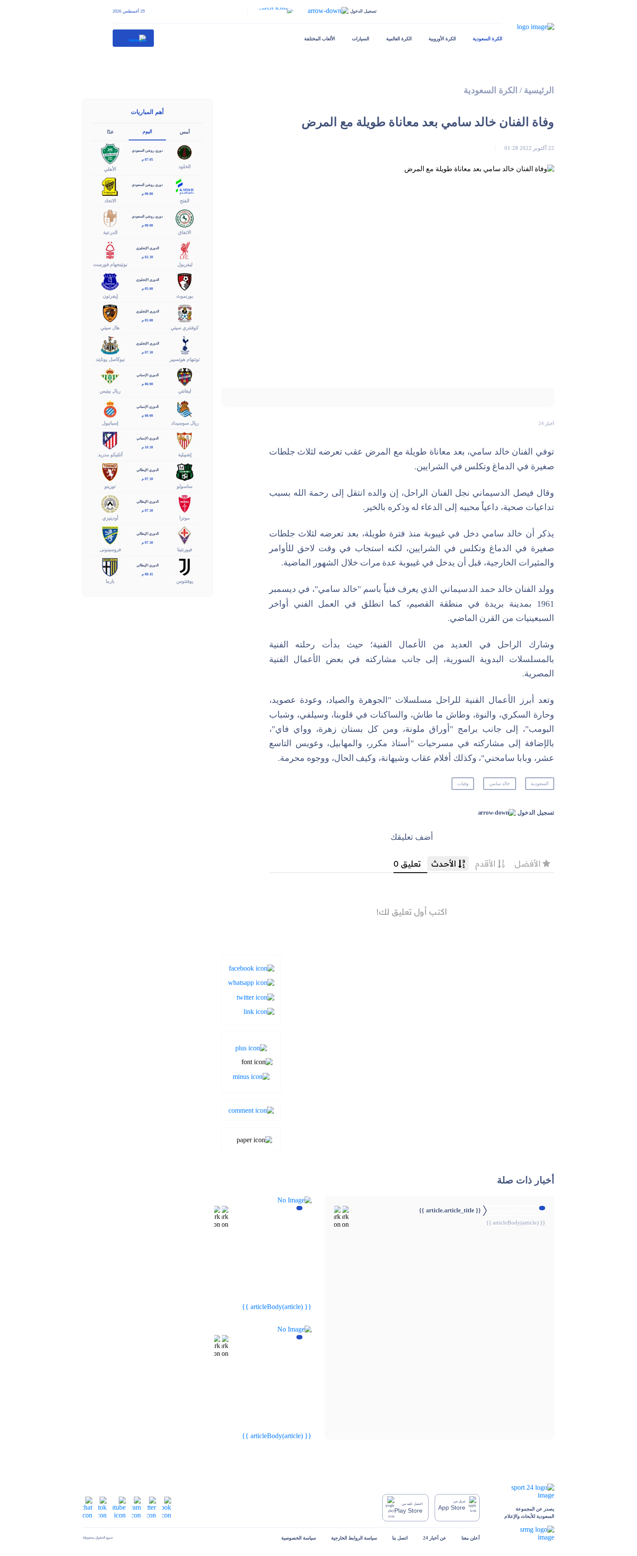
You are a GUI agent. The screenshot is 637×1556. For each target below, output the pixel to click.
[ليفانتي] (185, 376)
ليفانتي (184, 390)
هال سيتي (110, 327)
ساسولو (184, 486)
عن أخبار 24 (434, 1537)
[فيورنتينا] (185, 535)
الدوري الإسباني (147, 375)
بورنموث (184, 296)
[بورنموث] (185, 281)
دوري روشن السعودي (147, 151)
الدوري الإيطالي (147, 470)
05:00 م (147, 289)
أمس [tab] (185, 131)
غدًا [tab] (110, 131)
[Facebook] (251, 967)
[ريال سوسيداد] (185, 408)
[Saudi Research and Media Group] (524, 1533)
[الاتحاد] (110, 186)
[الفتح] (185, 186)
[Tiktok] (102, 1507)
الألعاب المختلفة (319, 38)
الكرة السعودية (487, 38)
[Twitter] (255, 996)
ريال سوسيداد (184, 423)
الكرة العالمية (399, 38)
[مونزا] (185, 503)
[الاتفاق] (185, 217)
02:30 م (147, 257)
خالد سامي (499, 783)
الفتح (184, 200)
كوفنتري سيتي (184, 327)
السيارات (360, 38)
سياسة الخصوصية (298, 1537)
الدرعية (110, 232)
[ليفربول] (185, 249)
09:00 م (147, 194)
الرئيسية (539, 90)
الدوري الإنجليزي (147, 248)
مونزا (184, 517)
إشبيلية (185, 454)
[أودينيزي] (110, 503)
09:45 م (147, 574)
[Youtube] (119, 1507)
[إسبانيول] (110, 408)
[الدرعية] (110, 217)
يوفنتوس (184, 581)
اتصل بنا (400, 1537)
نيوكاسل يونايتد (110, 359)
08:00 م (147, 416)
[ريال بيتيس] (110, 376)
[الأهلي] (110, 153)
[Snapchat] (87, 1507)
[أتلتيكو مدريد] (110, 439)
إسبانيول (110, 423)
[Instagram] (136, 1507)
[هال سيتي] (110, 312)
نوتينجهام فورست (110, 264)
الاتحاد (110, 200)
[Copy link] (259, 1011)
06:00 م (147, 384)
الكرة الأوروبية (442, 38)
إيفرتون (110, 296)
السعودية (540, 783)
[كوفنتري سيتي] (185, 312)
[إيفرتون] (110, 281)
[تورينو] (110, 471)
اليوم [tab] (147, 131)
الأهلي (110, 169)
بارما (110, 581)
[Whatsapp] (251, 982)
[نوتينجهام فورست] (110, 249)
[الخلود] (185, 152)
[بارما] (110, 566)
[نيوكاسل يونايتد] (110, 344)
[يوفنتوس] (185, 566)
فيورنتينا (184, 549)
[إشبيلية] (185, 439)
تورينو (110, 486)
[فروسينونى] (110, 535)
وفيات (462, 783)
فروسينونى (110, 549)
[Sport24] (524, 1491)
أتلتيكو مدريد (110, 454)
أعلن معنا (471, 1537)
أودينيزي (110, 517)
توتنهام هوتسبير (184, 359)
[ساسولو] (185, 471)
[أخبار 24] (133, 38)
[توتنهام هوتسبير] (185, 344)
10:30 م (147, 447)
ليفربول (184, 264)
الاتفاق (184, 232)
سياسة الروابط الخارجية (354, 1537)
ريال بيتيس (110, 390)
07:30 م (147, 352)
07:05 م (147, 160)
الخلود (185, 166)
